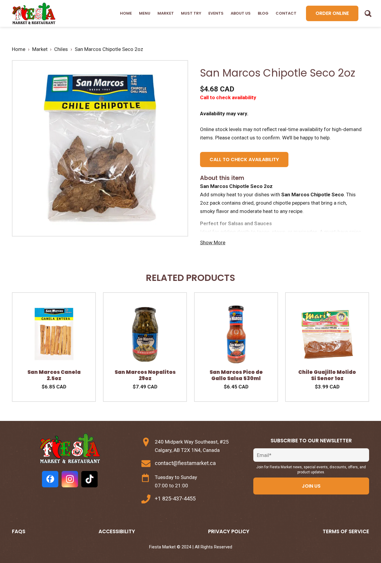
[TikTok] (89, 479)
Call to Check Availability (244, 159)
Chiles (61, 49)
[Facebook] (50, 479)
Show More (212, 242)
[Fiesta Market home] (33, 13)
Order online (332, 13)
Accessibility (117, 531)
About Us (241, 13)
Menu (144, 13)
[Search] (367, 13)
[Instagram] (70, 479)
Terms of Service (346, 531)
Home (126, 13)
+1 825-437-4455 (175, 498)
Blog (263, 13)
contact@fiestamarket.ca (185, 463)
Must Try (191, 13)
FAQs (18, 531)
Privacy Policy (228, 531)
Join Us (311, 486)
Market (165, 13)
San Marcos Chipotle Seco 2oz (109, 49)
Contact (286, 13)
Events (216, 13)
